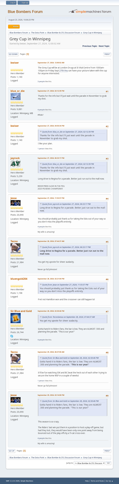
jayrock (15, 158)
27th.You (63, 70)
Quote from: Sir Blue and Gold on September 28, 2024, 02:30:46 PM (70, 358)
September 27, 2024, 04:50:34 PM (51, 126)
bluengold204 (19, 278)
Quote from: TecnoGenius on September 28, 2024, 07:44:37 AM (68, 317)
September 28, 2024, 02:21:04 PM (51, 279)
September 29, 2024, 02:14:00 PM (51, 395)
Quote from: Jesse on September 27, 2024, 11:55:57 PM (65, 284)
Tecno (14, 241)
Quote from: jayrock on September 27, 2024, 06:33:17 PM (66, 204)
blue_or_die (17, 91)
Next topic (104, 46)
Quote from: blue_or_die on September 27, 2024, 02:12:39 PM (68, 131)
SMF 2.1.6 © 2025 (13, 481)
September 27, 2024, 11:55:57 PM (51, 198)
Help (87, 481)
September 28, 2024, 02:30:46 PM (51, 311)
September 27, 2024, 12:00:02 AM (51, 62)
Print (107, 54)
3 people (41, 81)
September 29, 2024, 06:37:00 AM (51, 352)
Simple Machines (26, 481)
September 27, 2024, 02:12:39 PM (51, 91)
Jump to (69, 463)
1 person (41, 148)
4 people (41, 109)
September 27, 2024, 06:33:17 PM (51, 158)
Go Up (11, 451)
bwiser (15, 62)
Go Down (13, 54)
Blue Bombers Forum (25, 11)
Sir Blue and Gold (21, 311)
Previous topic (89, 46)
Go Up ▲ (109, 481)
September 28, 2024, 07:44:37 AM (51, 241)
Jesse (14, 198)
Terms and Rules (97, 481)
